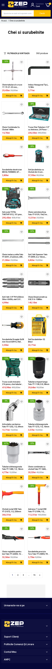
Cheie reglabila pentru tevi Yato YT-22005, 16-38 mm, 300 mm (13, 552)
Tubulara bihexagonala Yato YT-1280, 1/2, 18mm (12, 468)
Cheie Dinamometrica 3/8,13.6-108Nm (37, 298)
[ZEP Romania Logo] (18, 5)
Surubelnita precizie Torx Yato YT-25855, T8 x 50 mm (38, 552)
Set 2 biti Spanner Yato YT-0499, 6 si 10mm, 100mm (37, 255)
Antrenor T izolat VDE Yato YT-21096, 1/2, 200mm (37, 510)
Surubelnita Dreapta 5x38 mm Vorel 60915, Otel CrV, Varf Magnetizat (13, 340)
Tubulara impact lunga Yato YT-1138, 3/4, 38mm (38, 383)
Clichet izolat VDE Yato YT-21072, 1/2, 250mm (12, 510)
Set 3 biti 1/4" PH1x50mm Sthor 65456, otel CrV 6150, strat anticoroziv (13, 298)
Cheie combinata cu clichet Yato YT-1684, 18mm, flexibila (37, 468)
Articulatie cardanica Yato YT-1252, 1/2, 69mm (12, 425)
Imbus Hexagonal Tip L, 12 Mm (38, 86)
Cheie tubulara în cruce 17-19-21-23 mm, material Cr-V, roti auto (12, 86)
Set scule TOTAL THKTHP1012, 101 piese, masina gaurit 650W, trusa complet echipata (12, 213)
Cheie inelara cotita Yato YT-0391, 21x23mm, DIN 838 (12, 255)
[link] (21, 62)
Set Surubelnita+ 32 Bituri (36, 340)
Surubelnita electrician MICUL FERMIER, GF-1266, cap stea (12, 171)
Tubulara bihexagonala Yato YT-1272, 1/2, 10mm (38, 425)
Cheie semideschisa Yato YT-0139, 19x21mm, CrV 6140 (38, 213)
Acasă (4, 21)
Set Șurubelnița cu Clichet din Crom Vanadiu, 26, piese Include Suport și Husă (38, 171)
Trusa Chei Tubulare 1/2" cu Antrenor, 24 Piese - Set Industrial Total (38, 128)
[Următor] (39, 575)
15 (34, 575)
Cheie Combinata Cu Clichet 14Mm (11, 128)
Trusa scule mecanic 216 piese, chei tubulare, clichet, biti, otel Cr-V (12, 383)
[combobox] (17, 13)
